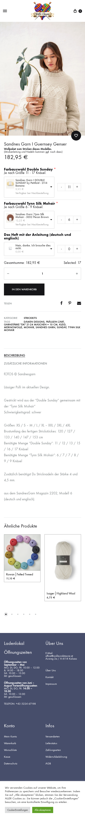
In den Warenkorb (24, 289)
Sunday (61, 327)
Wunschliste (10, 750)
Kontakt (49, 677)
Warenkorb (10, 743)
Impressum (51, 684)
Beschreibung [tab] (14, 355)
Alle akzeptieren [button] (43, 809)
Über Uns (50, 670)
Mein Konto (10, 736)
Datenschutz (10, 763)
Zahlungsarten (53, 750)
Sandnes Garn (45, 327)
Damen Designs (34, 321)
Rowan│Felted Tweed (19, 574)
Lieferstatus (51, 743)
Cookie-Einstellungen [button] (17, 809)
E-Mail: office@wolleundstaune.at (59, 654)
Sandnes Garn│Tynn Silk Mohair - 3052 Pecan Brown (32, 216)
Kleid (62, 324)
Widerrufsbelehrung (56, 756)
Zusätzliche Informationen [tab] (25, 363)
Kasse (7, 756)
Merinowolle (13, 327)
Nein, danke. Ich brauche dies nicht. (33, 247)
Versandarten (52, 736)
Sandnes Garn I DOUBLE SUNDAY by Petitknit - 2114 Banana (31, 183)
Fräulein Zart (55, 321)
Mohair (29, 327)
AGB (48, 763)
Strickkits (30, 318)
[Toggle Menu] (5, 11)
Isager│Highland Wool (61, 593)
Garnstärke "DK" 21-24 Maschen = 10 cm (31, 324)
